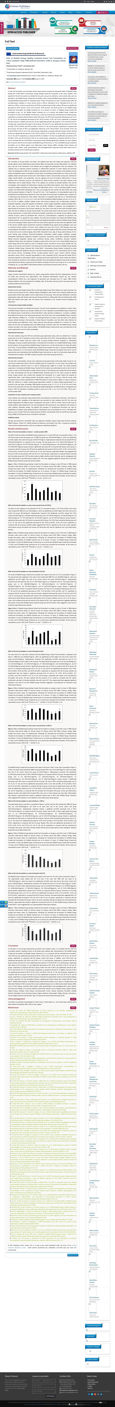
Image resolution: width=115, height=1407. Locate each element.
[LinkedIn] (111, 1)
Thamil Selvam (94, 408)
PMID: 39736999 (92, 61)
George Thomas (94, 1008)
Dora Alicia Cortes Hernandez (92, 1146)
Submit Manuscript (93, 1382)
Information (33, 12)
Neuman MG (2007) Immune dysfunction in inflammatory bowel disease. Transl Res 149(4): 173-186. (41, 1015)
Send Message (50, 1396)
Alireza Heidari (93, 1230)
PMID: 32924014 (92, 107)
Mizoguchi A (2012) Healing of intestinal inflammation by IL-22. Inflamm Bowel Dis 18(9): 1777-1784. (42, 1219)
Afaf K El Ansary (94, 1297)
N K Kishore (92, 589)
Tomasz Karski (93, 393)
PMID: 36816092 (92, 72)
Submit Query (73, 1255)
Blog (88, 1)
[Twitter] (106, 1)
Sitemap (92, 1)
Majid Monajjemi (94, 756)
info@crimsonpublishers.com (69, 1390)
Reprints (53, 12)
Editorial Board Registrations (94, 257)
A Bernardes (93, 1312)
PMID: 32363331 (92, 120)
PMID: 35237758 (92, 98)
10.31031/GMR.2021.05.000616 (17, 82)
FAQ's (85, 1)
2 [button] (91, 225)
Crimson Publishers (89, 1402)
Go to (73, 88)
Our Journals (91, 1380)
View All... (106, 227)
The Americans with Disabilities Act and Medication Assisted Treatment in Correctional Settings (98, 79)
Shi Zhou (92, 471)
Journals (44, 12)
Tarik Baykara (93, 425)
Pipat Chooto (93, 540)
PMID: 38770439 (92, 83)
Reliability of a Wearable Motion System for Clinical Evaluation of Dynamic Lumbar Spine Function (96, 68)
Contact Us (89, 12)
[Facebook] (113, 1)
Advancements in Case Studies (98, 186)
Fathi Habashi (93, 1129)
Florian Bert (93, 1096)
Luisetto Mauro (94, 773)
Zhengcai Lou (93, 345)
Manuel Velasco (94, 738)
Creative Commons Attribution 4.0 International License (35, 1404)
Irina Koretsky (93, 908)
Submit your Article (96, 262)
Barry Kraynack (94, 1198)
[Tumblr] (109, 1)
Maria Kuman (93, 723)
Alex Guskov (93, 1246)
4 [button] (96, 225)
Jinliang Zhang (94, 893)
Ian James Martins (98, 179)
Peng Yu (91, 555)
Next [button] (111, 179)
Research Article (12, 48)
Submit (92, 150)
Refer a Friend (94, 273)
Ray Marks (92, 503)
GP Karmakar (93, 973)
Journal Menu (73, 48)
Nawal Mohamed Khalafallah (92, 572)
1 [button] (88, 225)
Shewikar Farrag (94, 486)
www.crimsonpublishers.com (57, 1404)
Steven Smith (93, 440)
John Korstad (93, 878)
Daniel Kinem (93, 1163)
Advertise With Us (95, 277)
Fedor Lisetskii (93, 1113)
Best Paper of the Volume (98, 266)
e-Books (62, 12)
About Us (24, 12)
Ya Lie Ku (92, 360)
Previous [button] (85, 179)
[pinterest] (104, 1)
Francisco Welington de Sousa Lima (93, 1079)
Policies (78, 12)
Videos (70, 12)
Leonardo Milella (94, 805)
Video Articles (92, 1384)
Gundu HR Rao (93, 958)
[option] (98, 179)
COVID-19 (103, 12)
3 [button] (93, 225)
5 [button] (92, 227)
